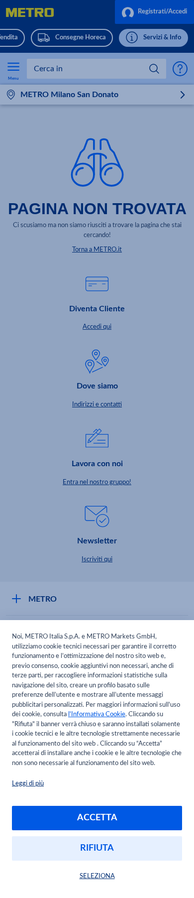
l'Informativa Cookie (96, 714)
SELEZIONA (97, 876)
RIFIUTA (97, 848)
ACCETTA (97, 817)
